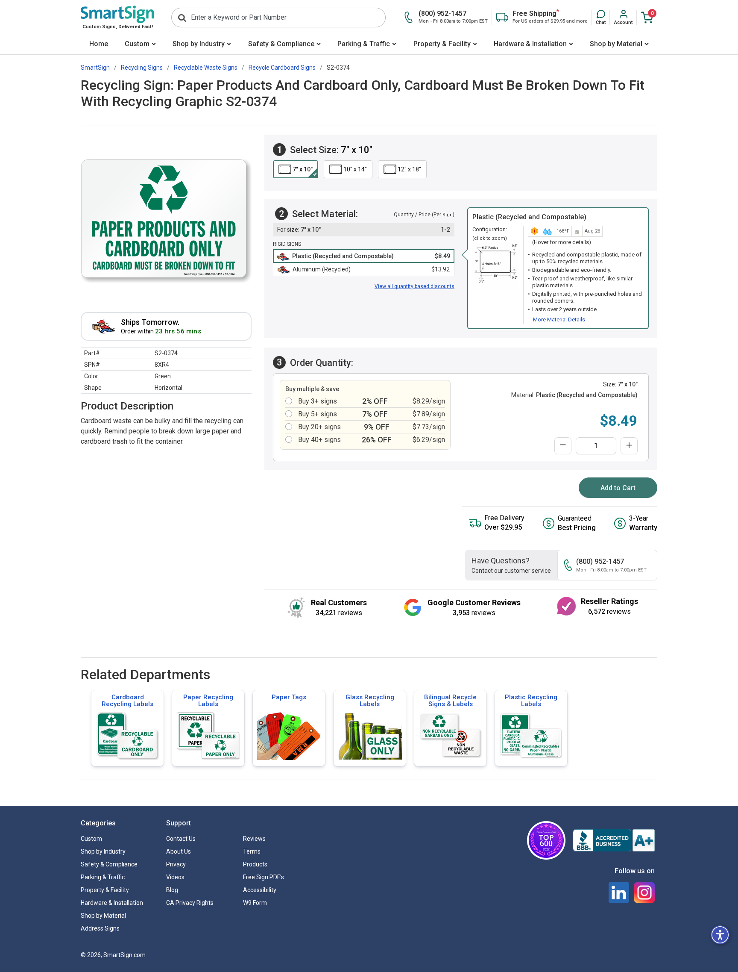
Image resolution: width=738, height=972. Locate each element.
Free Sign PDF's (263, 877)
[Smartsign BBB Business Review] (614, 840)
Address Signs (100, 928)
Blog (172, 890)
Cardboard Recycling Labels (127, 700)
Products (255, 864)
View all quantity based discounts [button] (414, 286)
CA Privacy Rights (190, 902)
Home (98, 44)
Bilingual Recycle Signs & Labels (450, 700)
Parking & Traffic (363, 44)
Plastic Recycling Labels (531, 700)
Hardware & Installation (530, 44)
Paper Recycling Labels (208, 700)
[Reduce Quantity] (562, 445)
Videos (175, 877)
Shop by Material (616, 44)
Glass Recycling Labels (370, 700)
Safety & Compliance (281, 44)
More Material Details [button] (559, 319)
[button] (601, 17)
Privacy (176, 864)
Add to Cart (618, 488)
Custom (137, 44)
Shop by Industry (199, 44)
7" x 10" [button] (303, 169)
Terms (252, 851)
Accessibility (259, 890)
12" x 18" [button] (409, 169)
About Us (178, 851)
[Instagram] (644, 892)
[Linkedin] (619, 892)
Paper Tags (289, 697)
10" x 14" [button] (355, 169)
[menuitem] (98, 44)
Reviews (254, 838)
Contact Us (181, 838)
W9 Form (255, 902)
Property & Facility (442, 44)
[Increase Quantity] (629, 445)
